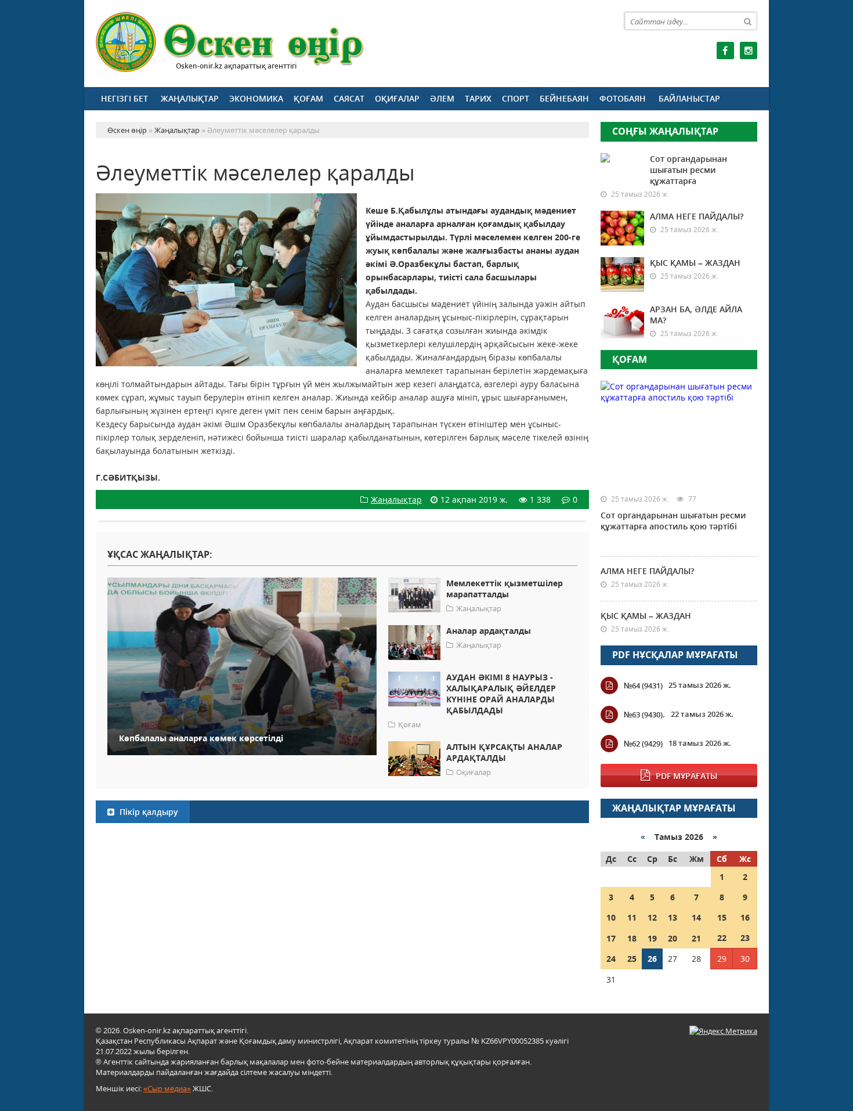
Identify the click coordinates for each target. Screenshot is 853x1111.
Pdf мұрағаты (686, 775)
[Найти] (748, 21)
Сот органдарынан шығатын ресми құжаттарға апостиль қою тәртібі (673, 521)
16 (745, 917)
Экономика (256, 98)
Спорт (515, 98)
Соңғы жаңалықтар (665, 131)
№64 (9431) (643, 685)
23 (745, 937)
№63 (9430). (644, 714)
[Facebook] (725, 50)
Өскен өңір (230, 42)
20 (672, 938)
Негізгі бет (124, 98)
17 (611, 938)
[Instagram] (748, 50)
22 (722, 937)
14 (696, 917)
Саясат (349, 98)
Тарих (478, 98)
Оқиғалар (397, 98)
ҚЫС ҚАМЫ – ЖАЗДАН (695, 262)
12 (652, 917)
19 (652, 938)
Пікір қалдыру (147, 811)
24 (611, 958)
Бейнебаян (564, 98)
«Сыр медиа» (167, 1088)
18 (632, 938)
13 (672, 917)
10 (611, 917)
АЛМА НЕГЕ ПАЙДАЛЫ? (696, 216)
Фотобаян (622, 98)
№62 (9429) (643, 743)
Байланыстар (689, 98)
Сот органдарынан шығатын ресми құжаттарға (688, 169)
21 (696, 938)
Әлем (442, 98)
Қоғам (308, 98)
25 (632, 958)
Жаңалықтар (190, 98)
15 (722, 917)
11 (632, 917)
